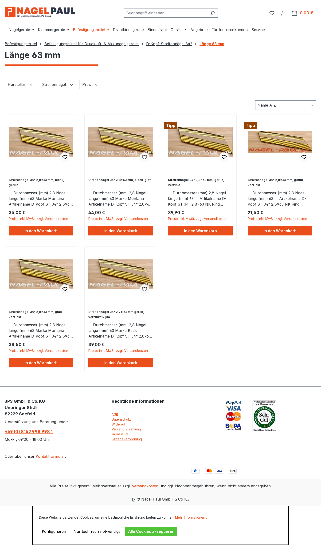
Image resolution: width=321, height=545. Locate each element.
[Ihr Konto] (283, 13)
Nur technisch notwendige (97, 531)
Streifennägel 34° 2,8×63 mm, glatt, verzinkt (36, 314)
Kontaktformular (50, 456)
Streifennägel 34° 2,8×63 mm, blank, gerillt (36, 182)
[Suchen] (212, 13)
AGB (115, 414)
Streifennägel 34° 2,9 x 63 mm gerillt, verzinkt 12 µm (116, 314)
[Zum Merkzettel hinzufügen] (65, 157)
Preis (87, 84)
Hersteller (17, 84)
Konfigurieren (54, 531)
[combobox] (165, 13)
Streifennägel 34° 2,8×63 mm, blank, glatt (119, 180)
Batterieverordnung (127, 439)
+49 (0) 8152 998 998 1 (29, 431)
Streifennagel (54, 84)
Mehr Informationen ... (191, 517)
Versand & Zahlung (126, 429)
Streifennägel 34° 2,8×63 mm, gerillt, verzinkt (196, 182)
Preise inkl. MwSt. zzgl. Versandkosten (38, 219)
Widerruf (118, 424)
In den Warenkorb (41, 230)
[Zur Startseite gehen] (40, 12)
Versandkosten (145, 486)
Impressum (120, 434)
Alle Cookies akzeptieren (151, 531)
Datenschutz (121, 419)
